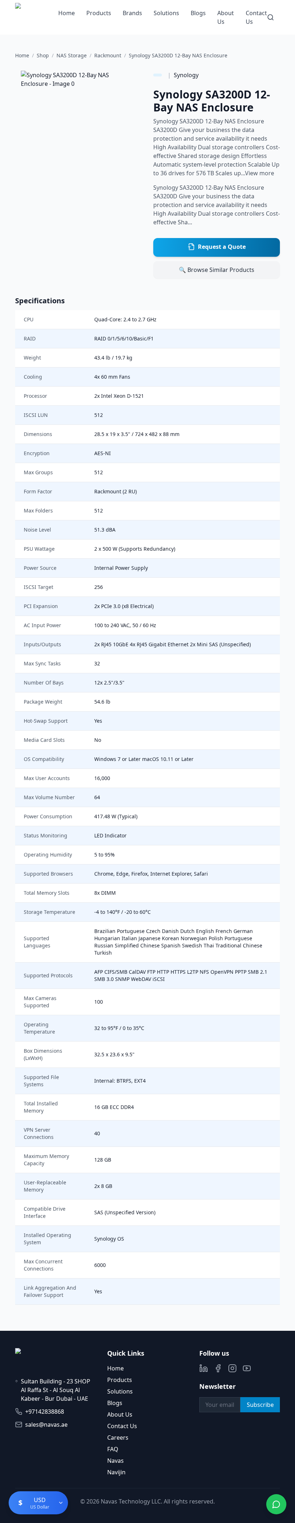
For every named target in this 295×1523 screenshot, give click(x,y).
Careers (117, 1437)
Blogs (198, 13)
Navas (115, 1461)
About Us (119, 1414)
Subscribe (260, 1405)
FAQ (112, 1449)
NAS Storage (71, 55)
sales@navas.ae (46, 1425)
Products (98, 13)
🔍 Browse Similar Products (216, 270)
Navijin (116, 1472)
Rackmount (107, 55)
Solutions (166, 13)
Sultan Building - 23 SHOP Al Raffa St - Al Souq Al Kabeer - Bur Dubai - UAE (55, 1390)
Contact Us (122, 1426)
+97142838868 (44, 1412)
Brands (132, 13)
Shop (43, 55)
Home (66, 13)
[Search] (270, 17)
